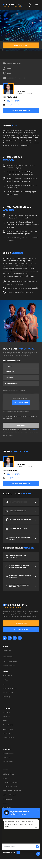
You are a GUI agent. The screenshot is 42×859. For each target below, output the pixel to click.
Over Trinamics (7, 676)
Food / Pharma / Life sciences (12, 791)
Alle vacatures (7, 650)
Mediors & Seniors (8, 725)
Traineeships (6, 716)
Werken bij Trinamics (9, 688)
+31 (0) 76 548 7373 (13, 101)
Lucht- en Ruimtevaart (9, 795)
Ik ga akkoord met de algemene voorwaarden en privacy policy (21, 417)
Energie (5, 778)
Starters (5, 721)
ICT (3, 766)
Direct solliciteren (21, 45)
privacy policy (34, 429)
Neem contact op (21, 623)
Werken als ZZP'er (8, 729)
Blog (4, 684)
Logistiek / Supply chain (10, 782)
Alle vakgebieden (8, 753)
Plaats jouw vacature (9, 665)
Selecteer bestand (21, 402)
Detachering (6, 697)
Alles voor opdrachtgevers (11, 661)
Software (5, 770)
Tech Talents (6, 712)
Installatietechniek (8, 774)
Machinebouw (7, 799)
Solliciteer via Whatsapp (21, 110)
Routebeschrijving (21, 629)
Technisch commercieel (10, 786)
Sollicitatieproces (8, 733)
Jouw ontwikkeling (8, 737)
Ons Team (6, 680)
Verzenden (21, 425)
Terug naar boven (9, 852)
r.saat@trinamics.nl (12, 105)
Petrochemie (6, 807)
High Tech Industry (8, 761)
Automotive (6, 757)
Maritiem (5, 803)
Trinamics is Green (8, 692)
